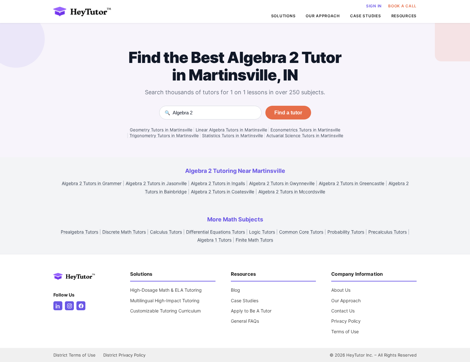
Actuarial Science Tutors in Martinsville (304, 135)
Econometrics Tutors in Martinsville (305, 129)
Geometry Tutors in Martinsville (161, 129)
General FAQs (245, 321)
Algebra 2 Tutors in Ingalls (218, 183)
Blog (235, 290)
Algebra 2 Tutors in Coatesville (222, 191)
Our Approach (346, 300)
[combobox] (214, 112)
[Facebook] (80, 305)
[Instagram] (69, 305)
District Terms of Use (74, 355)
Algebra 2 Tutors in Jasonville (156, 183)
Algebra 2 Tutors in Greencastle (351, 183)
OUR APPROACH (323, 15)
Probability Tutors (345, 232)
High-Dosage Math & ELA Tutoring (166, 290)
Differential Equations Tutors (215, 232)
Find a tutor (288, 112)
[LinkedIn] (57, 305)
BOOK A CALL (402, 6)
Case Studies (244, 300)
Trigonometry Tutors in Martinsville (164, 135)
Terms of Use (345, 331)
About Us (340, 290)
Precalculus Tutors (387, 232)
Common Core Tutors (301, 232)
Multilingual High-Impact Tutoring (165, 300)
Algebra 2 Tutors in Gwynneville (282, 183)
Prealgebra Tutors (79, 232)
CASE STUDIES (365, 15)
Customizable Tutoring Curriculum (165, 310)
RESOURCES (404, 15)
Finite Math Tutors (254, 240)
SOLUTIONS (283, 15)
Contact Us (343, 310)
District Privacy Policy (124, 355)
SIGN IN (374, 6)
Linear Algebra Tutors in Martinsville (231, 129)
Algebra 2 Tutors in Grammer (91, 183)
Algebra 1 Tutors (214, 240)
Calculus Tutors (166, 232)
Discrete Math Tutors (124, 232)
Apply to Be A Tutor (251, 310)
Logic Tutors (262, 232)
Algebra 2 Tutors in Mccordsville (291, 191)
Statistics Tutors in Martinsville (232, 135)
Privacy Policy (346, 321)
